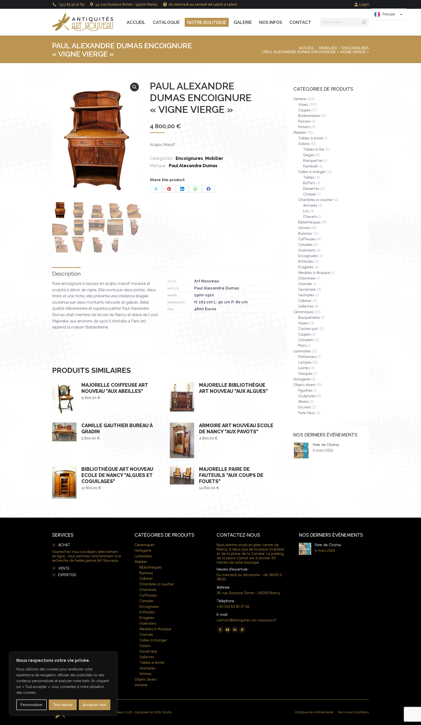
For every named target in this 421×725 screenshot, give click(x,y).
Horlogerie (301, 379)
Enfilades (306, 261)
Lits (306, 211)
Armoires (310, 205)
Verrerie (299, 99)
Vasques (305, 373)
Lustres (303, 368)
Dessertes (311, 188)
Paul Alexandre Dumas (193, 165)
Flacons (304, 121)
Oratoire (305, 284)
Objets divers (304, 385)
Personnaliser (31, 705)
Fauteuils (310, 166)
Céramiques (303, 312)
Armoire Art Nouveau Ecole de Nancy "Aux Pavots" (236, 429)
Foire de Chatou (326, 445)
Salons (303, 144)
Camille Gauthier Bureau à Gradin (117, 429)
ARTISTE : (173, 288)
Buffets (309, 183)
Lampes (304, 362)
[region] (63, 683)
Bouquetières (309, 317)
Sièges (308, 155)
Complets (306, 340)
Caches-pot (308, 329)
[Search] (364, 22)
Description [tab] (66, 274)
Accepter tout (94, 705)
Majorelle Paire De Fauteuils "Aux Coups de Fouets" (231, 475)
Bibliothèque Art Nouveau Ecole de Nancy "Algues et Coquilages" (117, 475)
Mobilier (214, 158)
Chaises (309, 194)
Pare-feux (306, 413)
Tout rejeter (63, 705)
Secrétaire (307, 289)
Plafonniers (307, 357)
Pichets (304, 127)
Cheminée (306, 278)
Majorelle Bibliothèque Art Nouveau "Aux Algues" (233, 388)
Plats (302, 345)
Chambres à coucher (315, 200)
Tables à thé (313, 149)
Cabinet (305, 301)
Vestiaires (306, 295)
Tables (308, 177)
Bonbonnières (309, 116)
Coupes (304, 110)
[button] (134, 87)
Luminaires (302, 351)
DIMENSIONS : (176, 302)
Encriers (304, 407)
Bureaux (305, 233)
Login (364, 4)
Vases (303, 104)
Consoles (305, 244)
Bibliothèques (309, 222)
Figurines (305, 390)
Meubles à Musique (314, 273)
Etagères (305, 267)
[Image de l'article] (301, 450)
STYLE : (172, 281)
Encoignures (189, 158)
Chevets (310, 216)
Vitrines (304, 228)
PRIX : (171, 309)
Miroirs (303, 401)
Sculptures (307, 396)
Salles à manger (312, 172)
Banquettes (313, 160)
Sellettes (305, 306)
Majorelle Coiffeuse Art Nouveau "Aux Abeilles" (114, 388)
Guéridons (306, 250)
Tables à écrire (310, 138)
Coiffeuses (307, 239)
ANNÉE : (173, 295)
